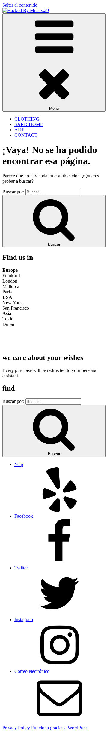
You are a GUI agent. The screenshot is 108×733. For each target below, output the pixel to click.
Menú (54, 108)
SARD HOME (28, 124)
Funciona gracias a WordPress (59, 727)
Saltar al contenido (20, 5)
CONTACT (26, 135)
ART (19, 129)
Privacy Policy (16, 727)
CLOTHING (27, 118)
